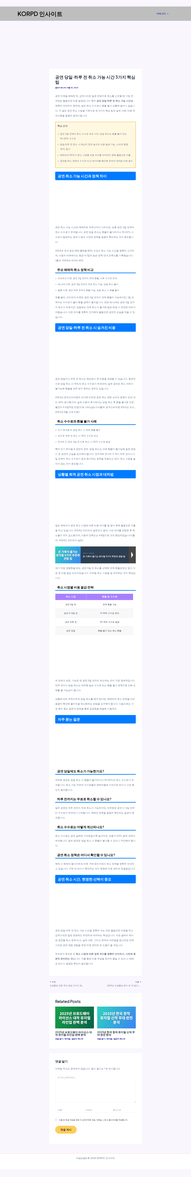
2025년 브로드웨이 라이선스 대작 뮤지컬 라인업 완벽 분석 (73, 1033)
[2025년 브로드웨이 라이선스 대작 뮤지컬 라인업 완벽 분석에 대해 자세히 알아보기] (74, 1017)
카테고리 (161, 13)
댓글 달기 (59, 1039)
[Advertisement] (95, 49)
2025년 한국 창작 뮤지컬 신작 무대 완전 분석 (116, 1033)
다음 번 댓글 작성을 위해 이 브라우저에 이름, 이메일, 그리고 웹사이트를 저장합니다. (93, 1120)
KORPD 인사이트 (40, 13)
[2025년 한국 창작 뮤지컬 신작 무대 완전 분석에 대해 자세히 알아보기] (116, 1017)
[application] (167, 14)
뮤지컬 (67, 1039)
